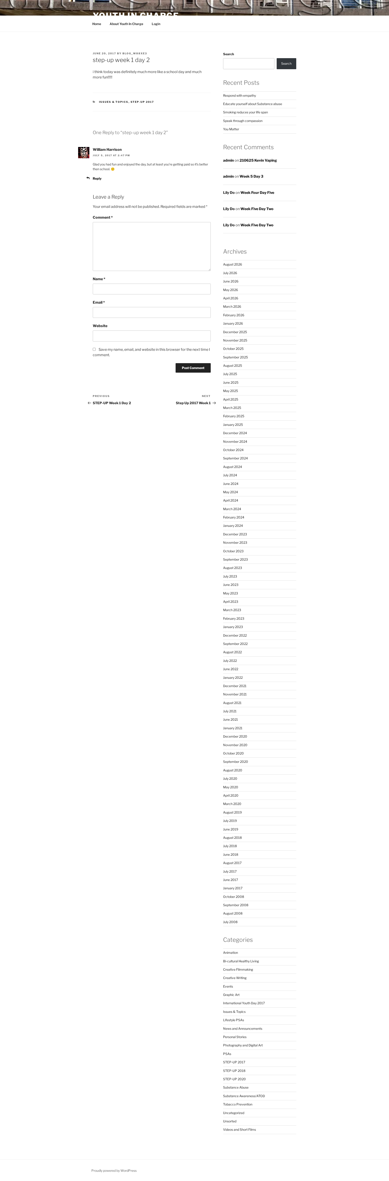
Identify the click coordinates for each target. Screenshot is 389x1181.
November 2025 (235, 340)
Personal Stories (235, 1037)
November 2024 (235, 441)
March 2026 (232, 306)
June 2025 (230, 382)
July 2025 (230, 374)
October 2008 (233, 897)
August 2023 (232, 568)
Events (228, 986)
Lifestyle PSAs (233, 1020)
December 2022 (235, 635)
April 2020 (230, 795)
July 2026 (230, 273)
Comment (103, 217)
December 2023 (235, 534)
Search (228, 54)
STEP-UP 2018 (234, 1071)
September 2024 (235, 458)
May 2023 (230, 593)
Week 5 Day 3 (251, 176)
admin (228, 160)
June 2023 (230, 585)
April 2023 (230, 601)
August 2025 (232, 365)
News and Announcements (242, 1028)
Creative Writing (235, 978)
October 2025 (233, 349)
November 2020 (235, 745)
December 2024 (235, 433)
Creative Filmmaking (238, 969)
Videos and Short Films (239, 1129)
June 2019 (230, 829)
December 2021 (235, 686)
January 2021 (232, 728)
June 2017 (230, 880)
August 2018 (232, 837)
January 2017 (232, 888)
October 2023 (233, 551)
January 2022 (233, 677)
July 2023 (230, 576)
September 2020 (235, 762)
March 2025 (232, 408)
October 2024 (233, 450)
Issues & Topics (114, 101)
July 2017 (230, 871)
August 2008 (232, 913)
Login (156, 24)
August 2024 (232, 467)
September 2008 (235, 905)
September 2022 (235, 644)
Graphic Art (231, 995)
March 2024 (232, 509)
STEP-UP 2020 (234, 1079)
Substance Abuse (236, 1087)
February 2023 (233, 618)
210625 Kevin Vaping (258, 160)
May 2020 (230, 787)
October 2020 (233, 753)
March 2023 (232, 610)
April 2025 (230, 399)
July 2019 (230, 821)
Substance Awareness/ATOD (244, 1096)
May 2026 (230, 290)
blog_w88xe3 (134, 53)
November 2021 (235, 694)
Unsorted (229, 1121)
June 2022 (230, 669)
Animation (230, 952)
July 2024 (230, 475)
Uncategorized (233, 1113)
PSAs (227, 1054)
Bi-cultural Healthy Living (241, 961)
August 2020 (232, 770)
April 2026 (230, 298)
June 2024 (230, 484)
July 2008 (230, 922)
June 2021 (230, 719)
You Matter (231, 129)
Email (99, 302)
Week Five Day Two (257, 209)
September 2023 (235, 559)
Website (100, 326)
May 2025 (230, 391)
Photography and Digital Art (243, 1045)
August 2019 (232, 812)
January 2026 (233, 323)
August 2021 (232, 703)
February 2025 (233, 416)
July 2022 (230, 661)
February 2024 (233, 517)
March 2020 (232, 804)
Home (96, 24)
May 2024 (230, 492)
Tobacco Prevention (237, 1104)
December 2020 (235, 736)
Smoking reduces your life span (245, 112)
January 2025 (233, 425)
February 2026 (233, 315)
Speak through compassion (242, 121)
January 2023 (233, 627)
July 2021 (230, 711)
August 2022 (232, 652)
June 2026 (230, 281)
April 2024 (230, 500)
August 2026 (232, 264)
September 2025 (235, 357)
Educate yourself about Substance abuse (252, 104)
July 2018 (230, 846)
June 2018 (230, 854)
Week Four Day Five (257, 192)
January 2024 (233, 525)
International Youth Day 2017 (244, 1003)
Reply (97, 178)
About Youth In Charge (126, 24)
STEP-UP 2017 (142, 101)
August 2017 (232, 863)
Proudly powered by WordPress (114, 1170)
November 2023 (235, 542)
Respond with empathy (239, 95)
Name (99, 279)
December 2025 (235, 332)
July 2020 (230, 778)
